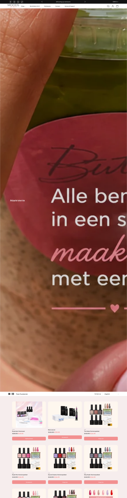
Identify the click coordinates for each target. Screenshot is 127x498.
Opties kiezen (29, 438)
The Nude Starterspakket (92, 431)
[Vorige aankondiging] (42, 1)
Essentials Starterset (18, 431)
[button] (23, 6)
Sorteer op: (98, 394)
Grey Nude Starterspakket (92, 474)
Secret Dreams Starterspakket (57, 474)
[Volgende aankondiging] (85, 1)
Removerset (51, 429)
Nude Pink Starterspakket (20, 474)
